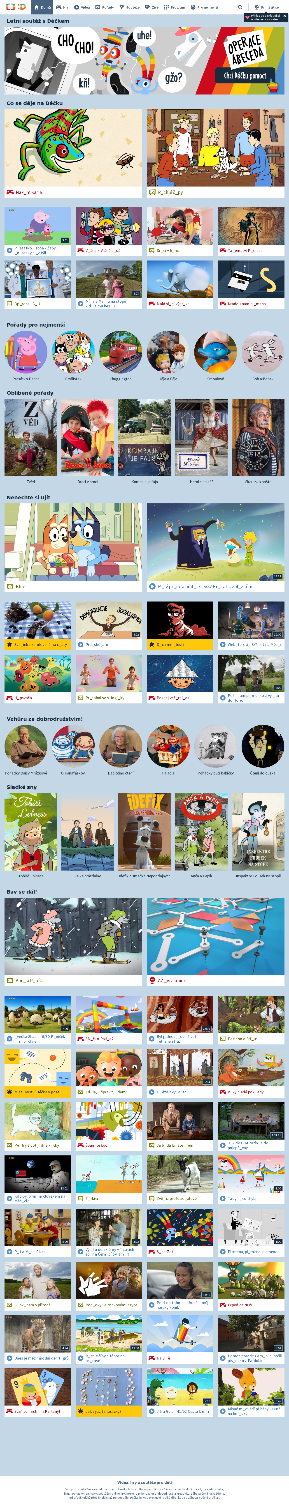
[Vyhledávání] (240, 7)
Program (178, 7)
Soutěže (133, 7)
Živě (155, 7)
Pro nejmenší (208, 7)
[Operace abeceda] (144, 60)
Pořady (108, 7)
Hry (66, 7)
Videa (85, 7)
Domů (46, 7)
